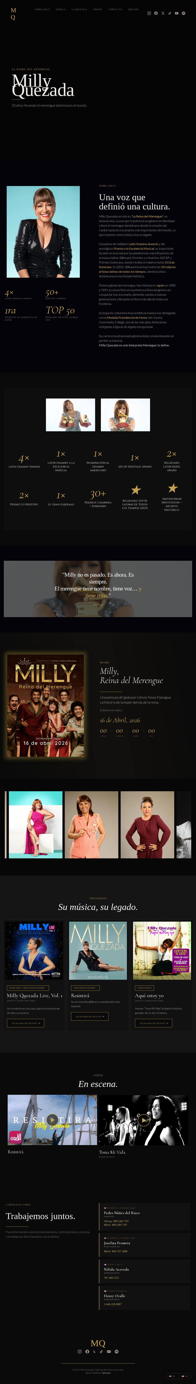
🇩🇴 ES (172, 1376)
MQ (13, 14)
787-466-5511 (111, 1277)
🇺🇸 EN (185, 1376)
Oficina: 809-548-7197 (116, 1221)
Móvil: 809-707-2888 (115, 1251)
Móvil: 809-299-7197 (115, 1224)
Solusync (106, 1372)
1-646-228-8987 (113, 1304)
